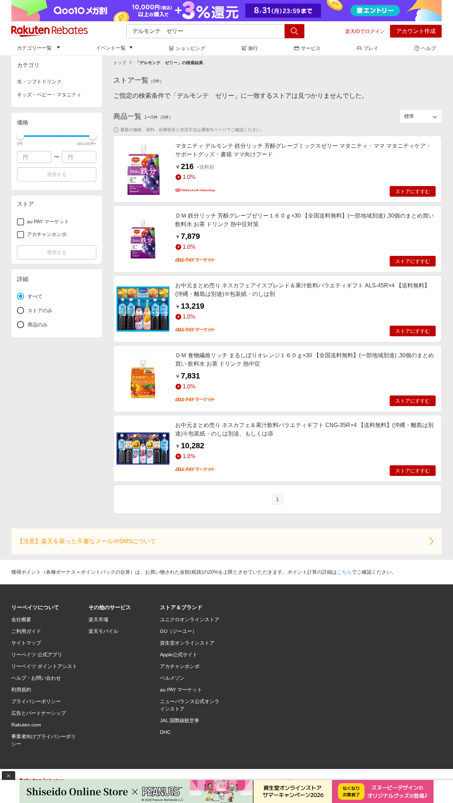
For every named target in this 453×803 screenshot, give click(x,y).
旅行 (253, 48)
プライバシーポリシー (36, 701)
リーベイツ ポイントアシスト (44, 666)
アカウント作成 (416, 31)
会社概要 (21, 619)
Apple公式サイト (178, 654)
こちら (344, 572)
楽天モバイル (103, 631)
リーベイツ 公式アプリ (36, 654)
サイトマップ (26, 643)
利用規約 (21, 689)
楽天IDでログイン (365, 31)
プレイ (370, 48)
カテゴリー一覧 (34, 48)
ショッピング (190, 48)
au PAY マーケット (181, 689)
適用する (57, 174)
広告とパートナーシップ (38, 713)
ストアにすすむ (412, 191)
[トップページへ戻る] (49, 31)
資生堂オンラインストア (187, 643)
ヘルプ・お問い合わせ (36, 678)
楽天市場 (98, 619)
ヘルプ (428, 48)
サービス (311, 48)
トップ (119, 62)
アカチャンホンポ (180, 666)
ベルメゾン (172, 678)
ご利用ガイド (26, 631)
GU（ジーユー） (178, 631)
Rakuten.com (26, 725)
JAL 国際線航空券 (179, 720)
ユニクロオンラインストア (189, 619)
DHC (165, 732)
